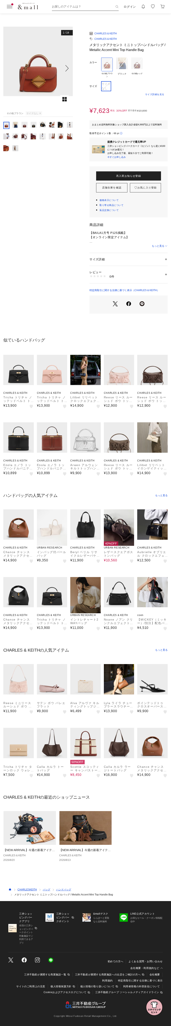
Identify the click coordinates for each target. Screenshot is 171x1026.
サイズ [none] (93, 86)
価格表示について (109, 200)
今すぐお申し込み (116, 157)
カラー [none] (93, 62)
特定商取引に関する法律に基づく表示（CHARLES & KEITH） (124, 290)
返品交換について (109, 210)
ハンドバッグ (63, 889)
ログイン (130, 6)
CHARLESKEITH (27, 889)
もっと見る (158, 245)
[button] (38, 68)
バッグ (46, 889)
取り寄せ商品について (111, 205)
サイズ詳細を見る (154, 94)
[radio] (107, 67)
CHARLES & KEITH (105, 33)
